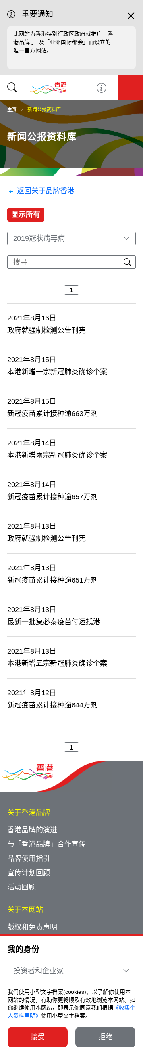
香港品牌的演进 (32, 830)
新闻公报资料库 (44, 110)
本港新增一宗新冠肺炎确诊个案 (57, 372)
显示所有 (26, 215)
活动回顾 (21, 887)
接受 (38, 1037)
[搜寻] (12, 87)
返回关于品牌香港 (45, 191)
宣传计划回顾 (28, 873)
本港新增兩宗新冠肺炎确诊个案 (57, 455)
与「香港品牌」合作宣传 (46, 844)
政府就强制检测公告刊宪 (46, 330)
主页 (12, 110)
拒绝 (106, 1037)
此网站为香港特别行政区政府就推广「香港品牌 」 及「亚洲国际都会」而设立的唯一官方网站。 (63, 42)
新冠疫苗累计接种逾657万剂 (52, 497)
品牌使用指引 (28, 859)
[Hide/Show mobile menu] (130, 87)
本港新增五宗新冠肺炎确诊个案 (57, 663)
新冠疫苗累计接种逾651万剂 (52, 580)
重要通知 (101, 87)
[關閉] (131, 19)
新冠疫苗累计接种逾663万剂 (52, 414)
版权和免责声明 (32, 927)
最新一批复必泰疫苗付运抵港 (53, 622)
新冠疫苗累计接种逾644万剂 (52, 705)
